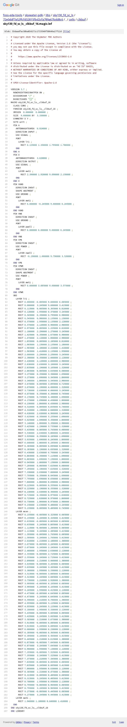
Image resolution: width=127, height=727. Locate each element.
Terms (36, 722)
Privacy (27, 722)
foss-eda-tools (12, 15)
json (121, 722)
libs (48, 15)
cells (72, 19)
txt (114, 722)
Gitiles (19, 722)
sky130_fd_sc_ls (63, 15)
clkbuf (81, 19)
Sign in (120, 4)
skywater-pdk (34, 15)
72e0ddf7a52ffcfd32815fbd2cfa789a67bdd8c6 (33, 19)
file (66, 31)
